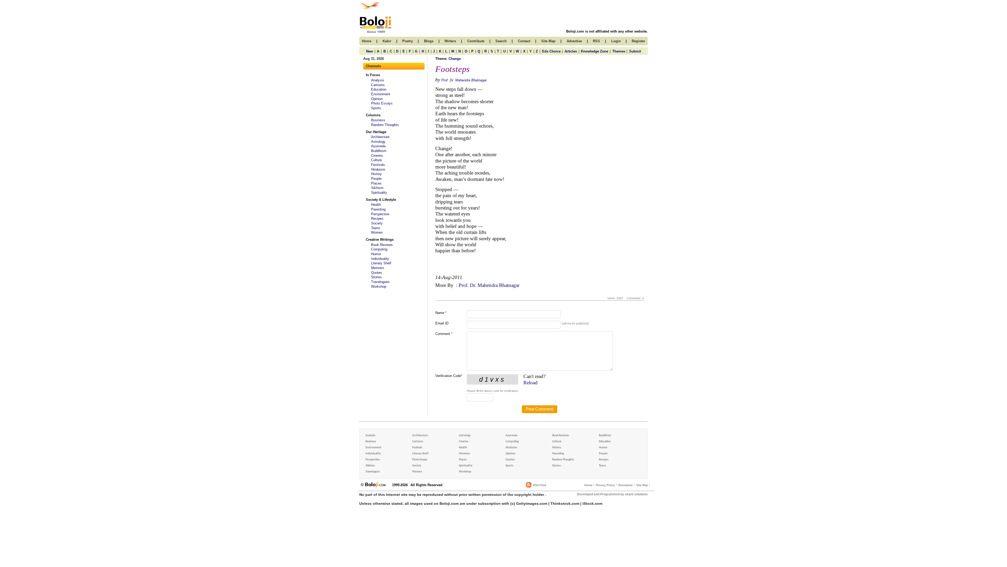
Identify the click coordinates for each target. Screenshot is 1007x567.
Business (378, 120)
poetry (407, 41)
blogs (428, 41)
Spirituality (379, 193)
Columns (373, 115)
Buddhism (378, 151)
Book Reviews (382, 245)
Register (638, 41)
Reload (530, 382)
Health (376, 205)
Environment (380, 94)
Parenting (378, 209)
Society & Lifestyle (381, 200)
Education (378, 89)
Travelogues (380, 282)
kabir (387, 41)
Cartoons (378, 85)
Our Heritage (376, 132)
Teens (375, 228)
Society (377, 223)
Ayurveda (378, 146)
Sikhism (377, 188)
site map (548, 41)
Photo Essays (382, 103)
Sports (376, 108)
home (366, 41)
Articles (571, 51)
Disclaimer (625, 485)
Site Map (642, 485)
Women (377, 232)
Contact (524, 41)
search (501, 41)
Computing (379, 249)
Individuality (380, 259)
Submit (635, 51)
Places (376, 183)
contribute (475, 41)
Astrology (378, 142)
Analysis (377, 80)
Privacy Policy (605, 485)
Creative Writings (380, 240)
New (369, 51)
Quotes (376, 273)
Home (588, 485)
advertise (574, 41)
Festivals (378, 165)
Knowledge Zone (594, 51)
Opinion (377, 99)
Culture (376, 160)
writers (450, 41)
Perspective (380, 214)
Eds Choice (551, 51)
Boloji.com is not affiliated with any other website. (607, 31)
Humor (376, 254)
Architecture (380, 137)
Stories (376, 277)
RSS (596, 41)
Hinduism (378, 169)
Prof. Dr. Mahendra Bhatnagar (464, 80)
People (376, 179)
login (616, 41)
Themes (618, 51)
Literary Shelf (381, 263)
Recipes (377, 218)
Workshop (378, 286)
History (376, 174)
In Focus (373, 75)
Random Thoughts (385, 125)
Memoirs (377, 268)
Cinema (377, 156)
